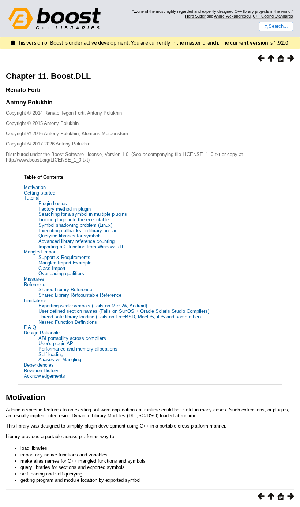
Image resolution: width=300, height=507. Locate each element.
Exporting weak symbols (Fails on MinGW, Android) (92, 305)
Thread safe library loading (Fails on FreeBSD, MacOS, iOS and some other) (119, 316)
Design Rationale (42, 333)
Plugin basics (52, 203)
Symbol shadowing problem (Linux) (75, 225)
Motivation (35, 187)
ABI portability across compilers (72, 338)
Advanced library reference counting (76, 241)
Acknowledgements (44, 376)
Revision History (41, 370)
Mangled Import (40, 252)
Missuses (34, 279)
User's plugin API (56, 343)
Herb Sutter (195, 16)
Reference (34, 284)
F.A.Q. (31, 327)
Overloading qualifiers (61, 273)
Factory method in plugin (64, 209)
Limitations (35, 300)
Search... (278, 26)
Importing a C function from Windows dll (80, 246)
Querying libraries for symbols (70, 235)
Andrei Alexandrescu (232, 16)
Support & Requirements (64, 257)
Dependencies (39, 365)
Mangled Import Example (64, 263)
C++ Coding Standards (273, 16)
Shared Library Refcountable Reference (79, 295)
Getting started (39, 193)
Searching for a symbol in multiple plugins (82, 214)
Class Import (51, 268)
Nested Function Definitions (67, 322)
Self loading (50, 354)
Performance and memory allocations (77, 349)
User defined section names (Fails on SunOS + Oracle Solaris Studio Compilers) (123, 311)
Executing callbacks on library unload (77, 230)
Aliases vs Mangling (59, 359)
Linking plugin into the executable (73, 219)
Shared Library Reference (65, 289)
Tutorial (32, 198)
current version (249, 43)
